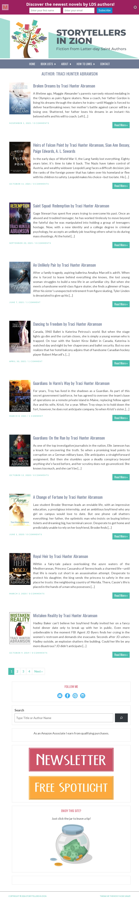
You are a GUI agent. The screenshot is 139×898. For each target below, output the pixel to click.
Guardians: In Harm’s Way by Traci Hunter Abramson (71, 383)
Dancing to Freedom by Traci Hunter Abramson (67, 324)
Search (19, 710)
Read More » (121, 125)
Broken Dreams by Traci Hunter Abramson (64, 86)
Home (32, 64)
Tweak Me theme (108, 896)
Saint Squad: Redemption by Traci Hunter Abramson (71, 206)
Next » (38, 671)
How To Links (85, 64)
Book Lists (47, 64)
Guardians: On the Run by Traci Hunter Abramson (69, 438)
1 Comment (33, 302)
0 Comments (41, 123)
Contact (105, 64)
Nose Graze (125, 896)
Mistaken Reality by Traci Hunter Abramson (65, 615)
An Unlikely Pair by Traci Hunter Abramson (64, 265)
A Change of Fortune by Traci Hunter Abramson (68, 497)
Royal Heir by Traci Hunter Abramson (60, 556)
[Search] (121, 717)
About (65, 64)
